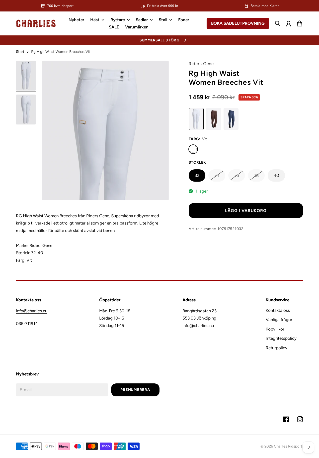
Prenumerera (135, 389)
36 (236, 175)
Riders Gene (201, 63)
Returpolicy (276, 347)
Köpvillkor (275, 329)
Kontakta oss (278, 310)
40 (276, 175)
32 (197, 175)
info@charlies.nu (31, 310)
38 (256, 175)
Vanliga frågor (279, 319)
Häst (94, 20)
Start (20, 51)
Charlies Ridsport (288, 446)
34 (216, 175)
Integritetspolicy (281, 338)
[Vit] (193, 149)
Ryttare (117, 20)
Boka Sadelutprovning (238, 23)
